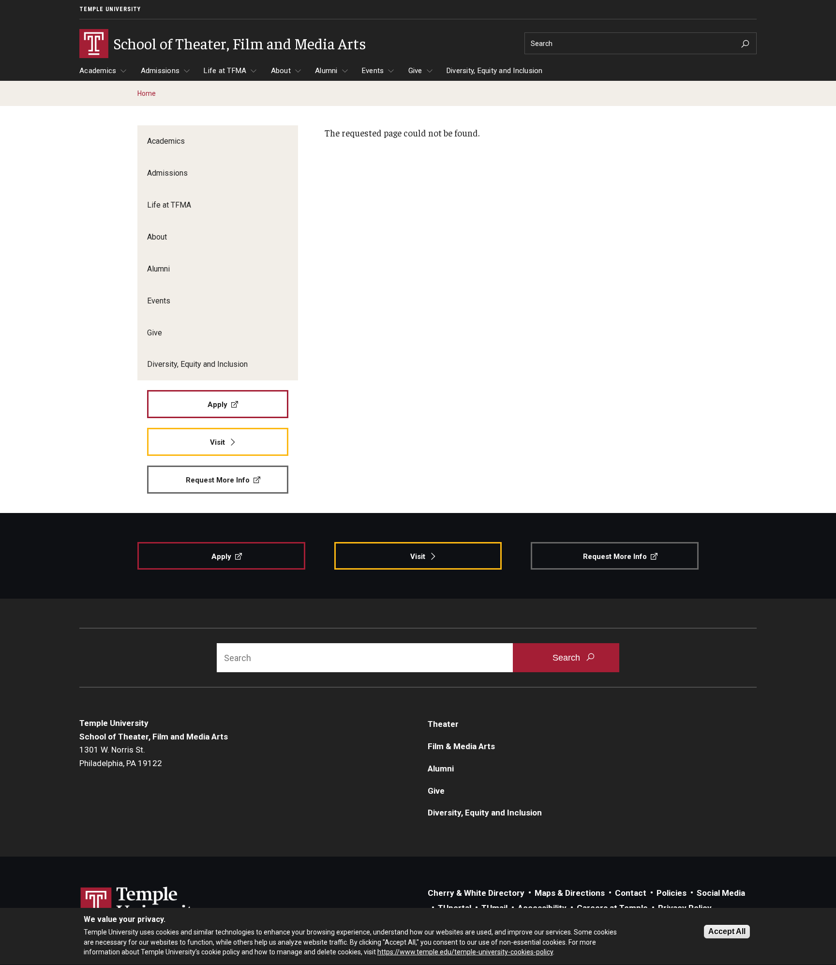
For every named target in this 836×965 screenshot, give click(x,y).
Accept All (727, 931)
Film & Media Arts (461, 746)
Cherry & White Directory (476, 893)
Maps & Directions (570, 893)
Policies (672, 893)
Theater (443, 724)
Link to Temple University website (142, 905)
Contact (630, 893)
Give (415, 70)
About (281, 70)
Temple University (110, 9)
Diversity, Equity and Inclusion (495, 70)
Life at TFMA (225, 70)
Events (373, 70)
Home (146, 93)
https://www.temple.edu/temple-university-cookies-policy (465, 952)
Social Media (721, 893)
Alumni (326, 70)
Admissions (160, 70)
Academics (97, 70)
